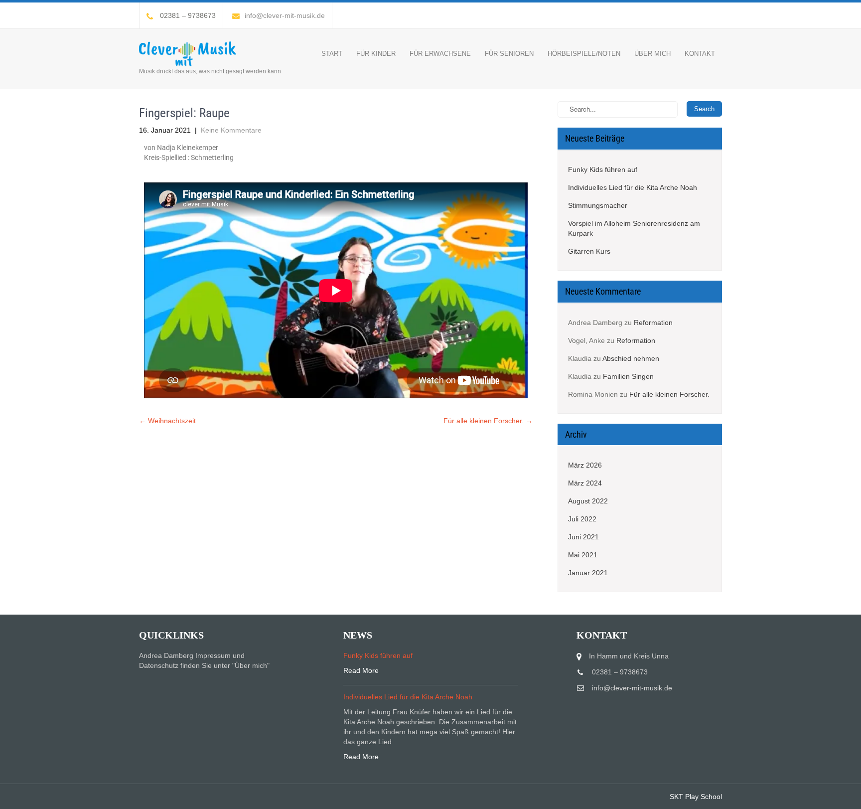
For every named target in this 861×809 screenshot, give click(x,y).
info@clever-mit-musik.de (285, 15)
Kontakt (700, 53)
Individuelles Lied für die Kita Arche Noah (632, 187)
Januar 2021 (588, 573)
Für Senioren (509, 53)
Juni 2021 (583, 537)
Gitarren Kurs (589, 251)
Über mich (652, 53)
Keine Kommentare (231, 130)
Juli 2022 (582, 519)
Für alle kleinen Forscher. (488, 421)
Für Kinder (376, 53)
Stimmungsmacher (597, 205)
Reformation (653, 322)
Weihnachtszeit (167, 421)
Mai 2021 (582, 555)
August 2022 (588, 501)
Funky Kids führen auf (602, 169)
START (331, 53)
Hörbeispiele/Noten (584, 53)
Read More (361, 670)
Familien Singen (628, 376)
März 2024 (585, 483)
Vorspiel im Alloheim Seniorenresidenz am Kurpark (634, 228)
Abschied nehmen (630, 358)
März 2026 (585, 465)
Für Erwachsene (440, 53)
